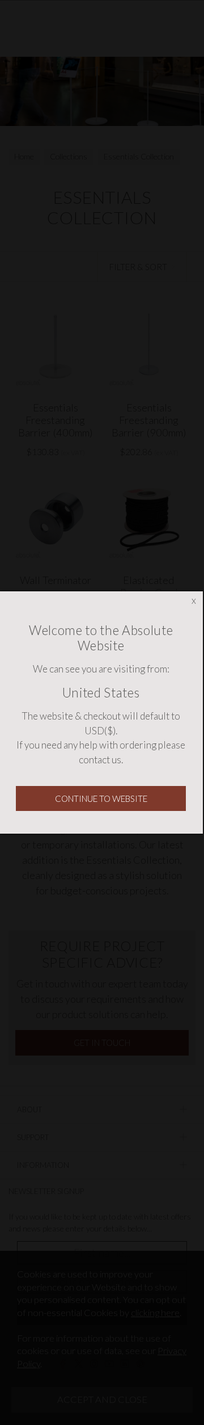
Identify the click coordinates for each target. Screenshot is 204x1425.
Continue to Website (101, 798)
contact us (100, 760)
